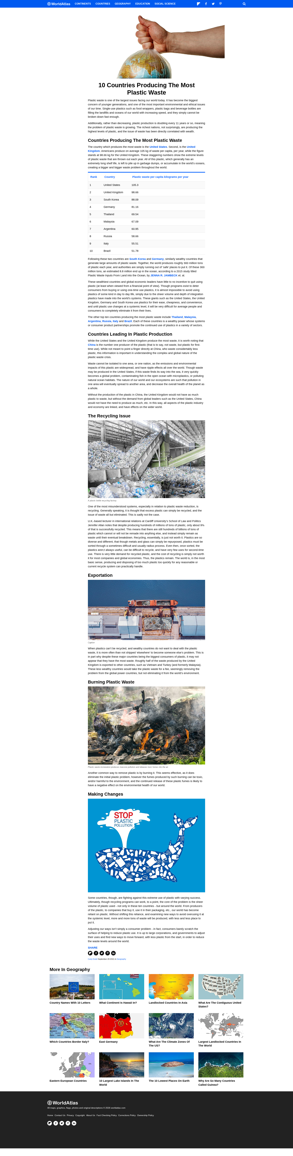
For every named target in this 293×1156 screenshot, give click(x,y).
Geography (121, 959)
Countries (103, 3)
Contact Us (60, 1115)
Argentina (94, 321)
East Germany (108, 1041)
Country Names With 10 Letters (70, 1002)
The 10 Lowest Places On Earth (169, 1080)
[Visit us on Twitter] (62, 1123)
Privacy (70, 1115)
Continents (83, 3)
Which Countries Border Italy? (69, 1041)
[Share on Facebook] (96, 953)
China (92, 344)
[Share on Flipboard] (90, 953)
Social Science (165, 3)
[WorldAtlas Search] (244, 4)
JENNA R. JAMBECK (163, 275)
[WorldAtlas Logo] (59, 4)
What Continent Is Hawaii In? (118, 1002)
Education (142, 3)
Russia (106, 321)
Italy (115, 321)
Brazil (128, 321)
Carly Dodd (92, 959)
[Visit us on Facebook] (55, 1123)
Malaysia (190, 317)
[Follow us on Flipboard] (49, 1123)
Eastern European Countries (68, 1080)
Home (50, 1115)
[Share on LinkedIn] (113, 953)
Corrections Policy (127, 1115)
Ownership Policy (145, 1115)
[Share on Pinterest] (107, 953)
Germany (158, 258)
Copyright (80, 1115)
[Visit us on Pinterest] (68, 1123)
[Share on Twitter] (101, 953)
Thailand (177, 317)
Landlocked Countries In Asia (168, 1002)
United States (158, 146)
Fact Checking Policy (107, 1115)
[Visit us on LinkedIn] (74, 1123)
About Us (90, 1115)
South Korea (137, 258)
